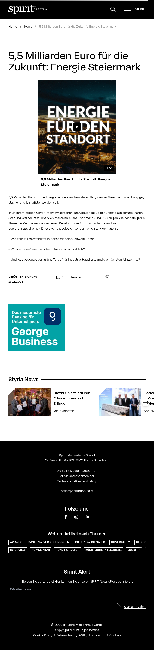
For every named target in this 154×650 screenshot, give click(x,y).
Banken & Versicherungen (48, 542)
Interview (18, 550)
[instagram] (76, 517)
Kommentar (41, 550)
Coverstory (120, 542)
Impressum (97, 635)
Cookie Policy (42, 635)
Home (12, 26)
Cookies (115, 635)
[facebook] (66, 517)
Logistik (134, 550)
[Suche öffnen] (113, 9)
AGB (82, 635)
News (28, 26)
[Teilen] (106, 277)
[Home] (27, 9)
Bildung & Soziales (90, 542)
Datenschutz (66, 635)
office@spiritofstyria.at (77, 491)
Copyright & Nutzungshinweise (77, 630)
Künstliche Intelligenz (103, 550)
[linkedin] (87, 517)
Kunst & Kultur (67, 550)
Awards (16, 542)
